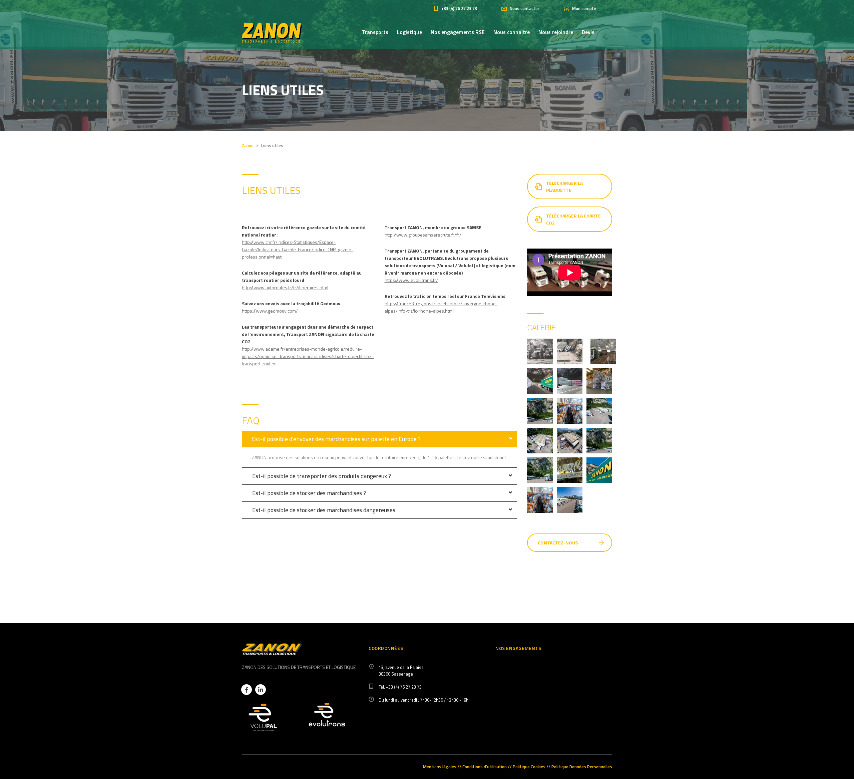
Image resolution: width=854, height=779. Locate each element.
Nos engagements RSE (458, 32)
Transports (375, 32)
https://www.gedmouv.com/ (270, 310)
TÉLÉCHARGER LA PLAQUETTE (564, 186)
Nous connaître (511, 32)
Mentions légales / (441, 766)
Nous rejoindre (555, 32)
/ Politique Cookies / (529, 766)
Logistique (409, 32)
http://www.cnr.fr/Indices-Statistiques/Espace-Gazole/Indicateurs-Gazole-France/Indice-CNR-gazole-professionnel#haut (297, 249)
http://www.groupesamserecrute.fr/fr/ (423, 234)
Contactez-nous (558, 542)
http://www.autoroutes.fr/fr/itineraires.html (285, 287)
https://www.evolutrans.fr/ (411, 280)
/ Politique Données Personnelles (580, 766)
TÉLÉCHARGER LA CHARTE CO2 (573, 219)
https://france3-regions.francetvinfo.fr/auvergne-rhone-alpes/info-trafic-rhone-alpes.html (441, 307)
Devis (588, 32)
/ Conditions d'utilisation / (484, 766)
